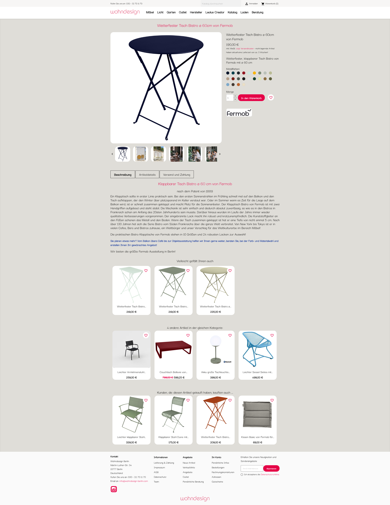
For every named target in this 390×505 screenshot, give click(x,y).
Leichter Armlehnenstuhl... (131, 372)
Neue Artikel (189, 462)
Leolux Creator (215, 12)
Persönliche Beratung (193, 481)
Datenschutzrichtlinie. (270, 474)
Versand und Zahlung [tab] (176, 174)
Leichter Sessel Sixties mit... (258, 372)
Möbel (150, 12)
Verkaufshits (189, 467)
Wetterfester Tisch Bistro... (131, 306)
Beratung (257, 12)
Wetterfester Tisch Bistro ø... (215, 306)
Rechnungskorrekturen (223, 472)
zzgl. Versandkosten (245, 48)
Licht (160, 12)
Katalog (232, 12)
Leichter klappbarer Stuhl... (131, 437)
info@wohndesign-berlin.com (133, 481)
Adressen (216, 476)
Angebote (187, 472)
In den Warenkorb (251, 98)
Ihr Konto (216, 457)
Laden (244, 12)
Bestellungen (218, 467)
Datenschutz (160, 476)
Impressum (159, 467)
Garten (171, 12)
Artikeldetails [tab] (147, 174)
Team (156, 481)
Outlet (183, 12)
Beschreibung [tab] (122, 174)
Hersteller (196, 12)
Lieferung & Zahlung (164, 462)
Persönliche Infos (220, 462)
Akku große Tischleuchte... (215, 372)
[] (240, 4)
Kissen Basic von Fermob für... (257, 437)
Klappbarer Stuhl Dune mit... (173, 437)
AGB (156, 472)
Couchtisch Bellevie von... (173, 372)
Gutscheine (217, 481)
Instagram (114, 489)
